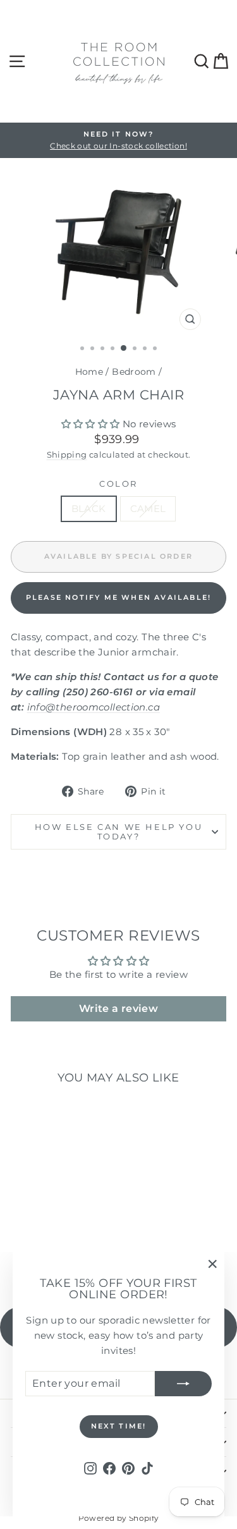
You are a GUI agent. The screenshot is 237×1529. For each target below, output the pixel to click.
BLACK (88, 509)
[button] (90, 424)
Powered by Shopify (118, 1518)
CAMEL (148, 509)
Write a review (118, 1008)
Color (118, 483)
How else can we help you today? (118, 831)
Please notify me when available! (118, 597)
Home (89, 371)
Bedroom (134, 371)
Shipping (67, 455)
